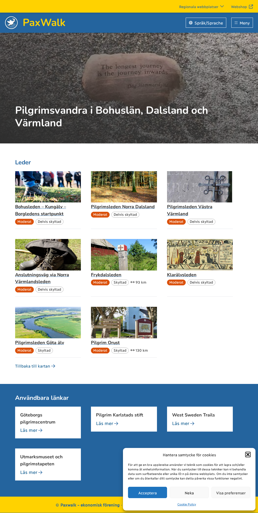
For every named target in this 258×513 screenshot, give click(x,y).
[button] (247, 454)
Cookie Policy (186, 504)
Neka (189, 492)
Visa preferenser (231, 492)
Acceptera (147, 492)
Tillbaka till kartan (32, 365)
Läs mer (28, 430)
